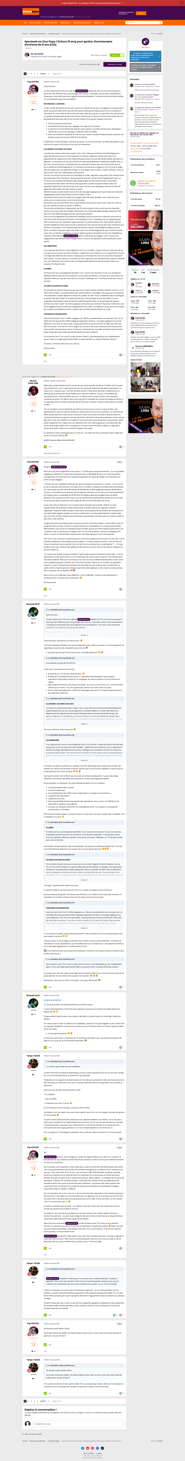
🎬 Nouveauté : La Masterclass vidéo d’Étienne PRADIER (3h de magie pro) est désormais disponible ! (142, 56)
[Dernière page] (48, 73)
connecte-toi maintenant (94, 1412)
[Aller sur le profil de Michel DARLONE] (33, 391)
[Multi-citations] (45, 354)
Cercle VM (35, 22)
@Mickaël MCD (81, 91)
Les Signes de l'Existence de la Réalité (148, 172)
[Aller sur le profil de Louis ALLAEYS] (133, 247)
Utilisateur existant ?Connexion (126, 13)
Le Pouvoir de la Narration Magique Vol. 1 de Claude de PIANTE (147, 160)
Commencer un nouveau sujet (89, 64)
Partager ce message (99, 55)
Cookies (99, 1453)
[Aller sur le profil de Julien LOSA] (132, 150)
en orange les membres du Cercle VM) (144, 198)
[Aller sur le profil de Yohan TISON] (33, 1063)
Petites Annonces (83, 22)
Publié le (152, 151)
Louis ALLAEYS (143, 248)
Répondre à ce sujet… (43, 1424)
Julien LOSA (140, 151)
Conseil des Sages (54, 56)
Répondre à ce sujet (115, 64)
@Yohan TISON (50, 1236)
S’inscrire (141, 13)
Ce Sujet (152, 23)
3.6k (34, 623)
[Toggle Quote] (47, 610)
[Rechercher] (160, 22)
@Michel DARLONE (59, 467)
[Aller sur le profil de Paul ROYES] (27, 55)
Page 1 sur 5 (57, 74)
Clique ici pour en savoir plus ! (82, 17)
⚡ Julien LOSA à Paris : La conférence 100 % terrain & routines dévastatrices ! (91, 3)
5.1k (34, 411)
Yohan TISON (33, 1056)
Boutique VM (51, 22)
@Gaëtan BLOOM (71, 236)
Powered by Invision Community (92, 1458)
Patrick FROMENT (142, 174)
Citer (50, 355)
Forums (66, 22)
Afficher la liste (135, 201)
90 (34, 1075)
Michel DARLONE (33, 382)
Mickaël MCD (33, 604)
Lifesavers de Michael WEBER (145, 149)
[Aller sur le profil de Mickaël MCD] (33, 612)
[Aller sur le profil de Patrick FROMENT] (132, 173)
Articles (100, 22)
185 (34, 109)
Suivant (43, 74)
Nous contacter (88, 1453)
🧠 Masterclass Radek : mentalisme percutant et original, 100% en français (143, 67)
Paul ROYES (38, 54)
